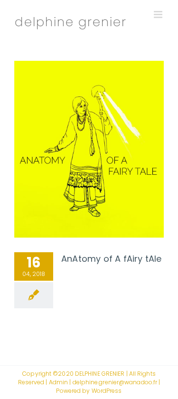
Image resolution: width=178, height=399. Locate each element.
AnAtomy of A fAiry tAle (111, 259)
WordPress (107, 391)
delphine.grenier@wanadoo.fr (115, 382)
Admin (58, 382)
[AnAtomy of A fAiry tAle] (89, 149)
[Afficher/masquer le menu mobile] (159, 14)
